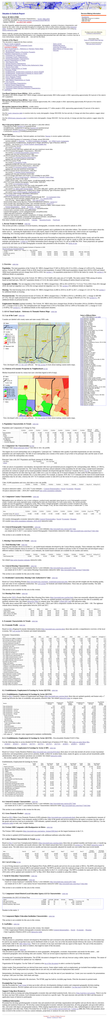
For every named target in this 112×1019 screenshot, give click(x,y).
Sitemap (49, 1017)
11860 (82, 372)
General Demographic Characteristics (17, 58)
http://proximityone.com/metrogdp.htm (61, 817)
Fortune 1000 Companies (13, 78)
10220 (82, 322)
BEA (11, 629)
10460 (82, 326)
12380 (82, 389)
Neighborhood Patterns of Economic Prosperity (20, 52)
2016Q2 (7, 744)
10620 (82, 331)
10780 (82, 338)
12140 (82, 383)
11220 (82, 352)
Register (48, 136)
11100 (81, 348)
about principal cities (21, 448)
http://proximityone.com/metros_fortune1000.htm (40, 831)
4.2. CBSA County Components (59, 141)
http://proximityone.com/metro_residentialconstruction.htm (47, 582)
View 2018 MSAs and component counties (18, 195)
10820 (82, 339)
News (60, 1017)
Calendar (34, 220)
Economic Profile (10, 70)
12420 (82, 391)
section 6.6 (34, 128)
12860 (82, 405)
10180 (82, 321)
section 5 (102, 290)
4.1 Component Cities (53, 197)
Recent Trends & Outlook (12, 44)
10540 (82, 329)
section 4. (100, 272)
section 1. (49, 272)
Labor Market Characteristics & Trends (17, 80)
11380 (82, 355)
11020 (82, 346)
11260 (82, 354)
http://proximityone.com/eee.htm (56, 696)
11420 (82, 356)
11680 (82, 366)
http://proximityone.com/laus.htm (50, 843)
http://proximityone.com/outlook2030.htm (13, 248)
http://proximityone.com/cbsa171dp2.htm (73, 884)
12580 (82, 394)
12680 (82, 398)
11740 (82, 368)
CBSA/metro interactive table (17, 118)
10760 (82, 337)
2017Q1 (32, 744)
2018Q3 (82, 744)
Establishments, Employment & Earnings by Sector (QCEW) (24, 72)
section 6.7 (22, 129)
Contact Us (55, 1017)
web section (42, 584)
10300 (82, 323)
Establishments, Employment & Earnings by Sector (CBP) (23, 73)
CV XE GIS (22, 365)
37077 (16, 513)
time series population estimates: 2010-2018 (26, 521)
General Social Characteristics (15, 85)
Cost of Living (9, 81)
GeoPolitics (8, 90)
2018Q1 (65, 744)
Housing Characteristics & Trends (15, 60)
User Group (22, 985)
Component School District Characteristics (18, 86)
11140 (81, 350)
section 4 (66, 286)
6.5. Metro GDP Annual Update (23, 189)
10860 (82, 341)
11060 (82, 347)
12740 (82, 401)
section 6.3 (53, 202)
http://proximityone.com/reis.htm (53, 629)
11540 (82, 360)
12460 (82, 392)
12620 (82, 396)
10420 (82, 325)
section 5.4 (21, 126)
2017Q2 (40, 744)
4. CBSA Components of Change (36, 141)
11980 (82, 376)
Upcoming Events (45, 220)
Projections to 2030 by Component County (18, 45)
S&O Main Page (25, 944)
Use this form (76, 987)
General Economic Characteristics (16, 75)
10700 (82, 334)
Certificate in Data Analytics (93, 33)
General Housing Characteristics (15, 63)
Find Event (56, 220)
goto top (27, 224)
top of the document (51, 963)
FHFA (14, 597)
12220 (82, 385)
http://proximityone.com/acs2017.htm (63, 529)
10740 (82, 335)
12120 (82, 381)
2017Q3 (49, 744)
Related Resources (59, 45)
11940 (82, 375)
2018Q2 (74, 744)
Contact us (24, 241)
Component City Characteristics (15, 55)
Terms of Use (57, 44)
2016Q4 (24, 744)
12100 (82, 380)
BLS (10, 696)
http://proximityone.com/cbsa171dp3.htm (76, 805)
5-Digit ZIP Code (65, 601)
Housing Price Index (11, 67)
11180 (81, 351)
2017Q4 (57, 744)
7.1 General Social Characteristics (24, 172)
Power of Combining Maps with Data (93, 40)
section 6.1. (93, 298)
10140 (82, 320)
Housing (37, 207)
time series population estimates (50, 491)
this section (42, 365)
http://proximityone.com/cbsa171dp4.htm (75, 570)
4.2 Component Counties (21, 184)
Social (23, 207)
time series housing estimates (20, 560)
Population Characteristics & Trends (15, 54)
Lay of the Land (10, 50)
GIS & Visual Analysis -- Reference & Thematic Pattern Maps (23, 49)
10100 (82, 318)
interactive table (32, 601)
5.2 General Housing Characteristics (24, 157)
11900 (82, 373)
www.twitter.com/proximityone (59, 1009)
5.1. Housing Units (46, 198)
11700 (82, 367)
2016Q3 (15, 744)
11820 (82, 371)
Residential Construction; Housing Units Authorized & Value (24, 65)
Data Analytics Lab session (85, 993)
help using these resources (93, 44)
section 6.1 (32, 208)
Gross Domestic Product (13, 77)
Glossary (56, 50)
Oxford (5, 463)
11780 (82, 369)
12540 (82, 393)
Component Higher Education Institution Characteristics (23, 88)
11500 (82, 359)
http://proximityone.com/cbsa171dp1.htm (84, 531)
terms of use (73, 243)
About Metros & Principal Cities (63, 49)
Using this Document (59, 47)
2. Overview (21, 141)
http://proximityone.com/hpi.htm (62, 597)
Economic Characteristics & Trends (15, 68)
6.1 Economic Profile (19, 162)
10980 (82, 345)
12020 (82, 377)
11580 (82, 362)
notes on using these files (80, 742)
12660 (82, 397)
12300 (82, 388)
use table (98, 317)
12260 (82, 387)
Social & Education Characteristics (15, 83)
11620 (82, 363)
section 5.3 (16, 131)
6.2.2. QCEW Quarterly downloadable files (33, 144)
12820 (82, 404)
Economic (30, 207)
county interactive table (15, 113)
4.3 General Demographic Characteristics (26, 152)
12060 (82, 379)
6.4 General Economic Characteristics (25, 167)
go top (45, 369)
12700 (82, 400)
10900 (82, 342)
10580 (82, 330)
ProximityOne (85, 17)
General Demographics (52, 489)
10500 (82, 327)
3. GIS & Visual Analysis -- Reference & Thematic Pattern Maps (33, 177)
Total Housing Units (11, 62)
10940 (82, 343)
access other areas (44, 19)
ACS (86, 471)
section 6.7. (17, 307)
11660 (82, 364)
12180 (82, 384)
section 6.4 (79, 845)
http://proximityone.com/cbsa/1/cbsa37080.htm (35, 20)
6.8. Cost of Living (38, 200)
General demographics (12, 207)
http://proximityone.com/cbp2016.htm (46, 752)
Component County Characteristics (16, 57)
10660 (82, 333)
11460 (82, 358)
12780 (82, 402)
